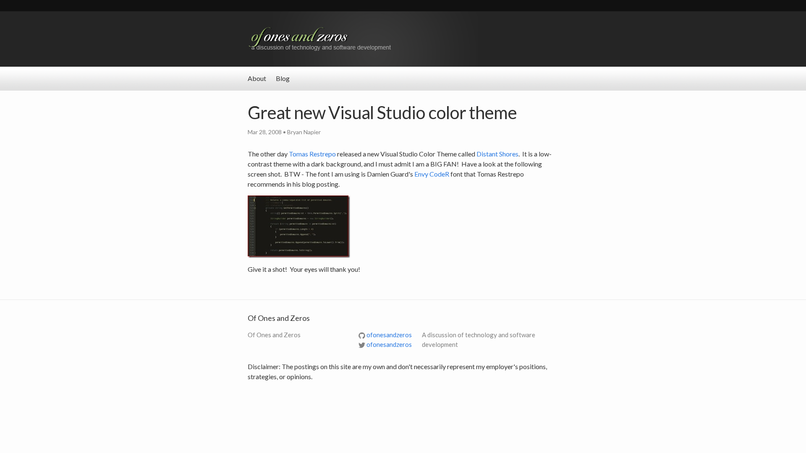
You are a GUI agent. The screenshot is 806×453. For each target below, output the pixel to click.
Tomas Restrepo (312, 154)
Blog (283, 78)
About (257, 78)
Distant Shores (497, 154)
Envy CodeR (431, 174)
